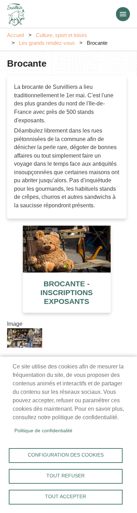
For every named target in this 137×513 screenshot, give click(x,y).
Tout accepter (65, 496)
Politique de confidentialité (43, 430)
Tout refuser (65, 475)
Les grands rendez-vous (47, 43)
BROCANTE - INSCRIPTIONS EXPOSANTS (66, 292)
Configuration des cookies (66, 455)
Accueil (15, 35)
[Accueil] (16, 12)
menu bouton (123, 14)
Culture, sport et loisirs (61, 35)
